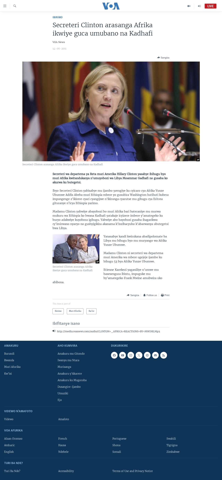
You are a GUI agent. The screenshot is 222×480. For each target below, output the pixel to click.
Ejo (60, 400)
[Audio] (199, 6)
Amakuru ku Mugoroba (72, 380)
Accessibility (66, 471)
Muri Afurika (12, 366)
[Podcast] (147, 355)
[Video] (189, 6)
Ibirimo (58, 17)
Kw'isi (8, 373)
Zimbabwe (173, 451)
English (9, 451)
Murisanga (64, 366)
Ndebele (63, 451)
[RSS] (163, 355)
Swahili (171, 438)
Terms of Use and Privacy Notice (132, 471)
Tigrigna (171, 445)
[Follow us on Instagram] (130, 355)
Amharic (9, 445)
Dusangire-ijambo (69, 386)
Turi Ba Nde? (12, 471)
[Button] (163, 57)
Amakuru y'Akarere (70, 373)
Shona (116, 445)
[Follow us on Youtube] (122, 355)
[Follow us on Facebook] (114, 355)
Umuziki (63, 393)
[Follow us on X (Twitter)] (139, 355)
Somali (116, 451)
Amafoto (63, 419)
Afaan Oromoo (13, 438)
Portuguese (119, 438)
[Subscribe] (155, 355)
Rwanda (9, 360)
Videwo (8, 419)
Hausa (62, 445)
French (62, 438)
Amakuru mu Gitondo (71, 353)
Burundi (9, 353)
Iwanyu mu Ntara (68, 360)
